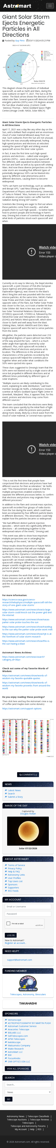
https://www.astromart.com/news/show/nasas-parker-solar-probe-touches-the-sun (26, 621)
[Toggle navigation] (50, 5)
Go (8, 1099)
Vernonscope (14, 1019)
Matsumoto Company (19, 1045)
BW (10, 1055)
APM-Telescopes (16, 1038)
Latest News (14, 790)
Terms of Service (16, 865)
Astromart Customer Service (22, 1026)
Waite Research (16, 1048)
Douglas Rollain (28, 813)
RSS (39, 1129)
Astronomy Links (16, 874)
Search (11, 793)
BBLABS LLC (14, 1032)
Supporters (13, 887)
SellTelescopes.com (18, 1035)
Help (32, 1129)
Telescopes (28, 1122)
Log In (10, 935)
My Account (21, 1129)
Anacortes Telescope (18, 1029)
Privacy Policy (15, 868)
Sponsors (12, 884)
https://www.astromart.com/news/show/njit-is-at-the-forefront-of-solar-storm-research (27, 635)
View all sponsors (18, 1068)
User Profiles (14, 878)
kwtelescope (14, 1042)
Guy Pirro (20, 40)
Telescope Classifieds (38, 1116)
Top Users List (15, 881)
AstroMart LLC (15, 1051)
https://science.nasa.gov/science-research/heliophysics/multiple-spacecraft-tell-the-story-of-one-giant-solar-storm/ (27, 602)
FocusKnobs (14, 1058)
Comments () (29, 774)
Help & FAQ (14, 871)
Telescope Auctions (17, 1119)
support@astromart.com (19, 959)
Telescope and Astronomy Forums (28, 1126)
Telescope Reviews (39, 1119)
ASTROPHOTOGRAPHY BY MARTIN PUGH (29, 1023)
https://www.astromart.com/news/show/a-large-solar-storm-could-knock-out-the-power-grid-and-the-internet (27, 612)
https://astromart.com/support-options (22, 708)
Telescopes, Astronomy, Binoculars (28, 994)
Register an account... (15, 942)
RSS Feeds (13, 890)
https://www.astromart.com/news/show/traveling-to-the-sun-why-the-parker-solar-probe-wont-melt (27, 628)
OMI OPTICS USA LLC (19, 1061)
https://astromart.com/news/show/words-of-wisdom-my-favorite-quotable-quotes (25, 677)
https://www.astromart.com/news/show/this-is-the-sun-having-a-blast (26, 642)
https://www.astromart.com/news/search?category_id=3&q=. (23, 658)
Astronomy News (15, 1116)
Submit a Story (15, 796)
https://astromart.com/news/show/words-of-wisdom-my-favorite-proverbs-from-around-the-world (26, 685)
